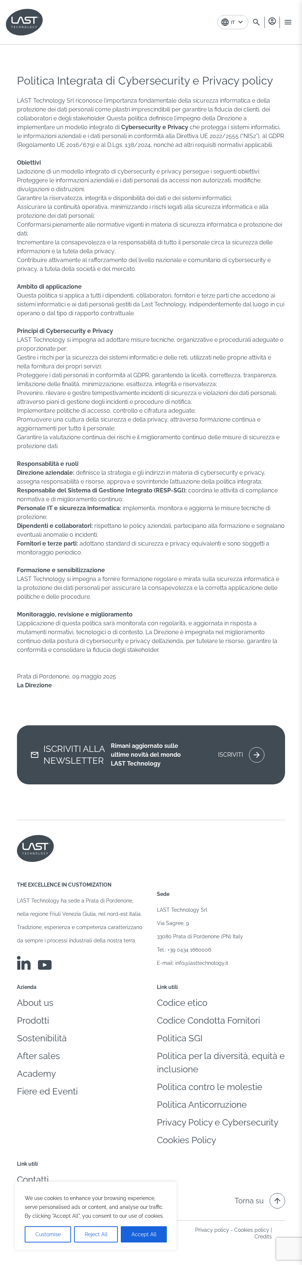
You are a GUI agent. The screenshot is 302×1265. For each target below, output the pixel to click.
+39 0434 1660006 (189, 950)
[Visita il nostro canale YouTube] (45, 965)
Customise (48, 1234)
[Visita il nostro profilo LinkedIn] (24, 963)
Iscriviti (239, 755)
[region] (96, 1216)
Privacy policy (212, 1230)
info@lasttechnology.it (201, 963)
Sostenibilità (42, 1038)
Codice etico (182, 1002)
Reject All (96, 1234)
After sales (38, 1056)
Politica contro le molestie (209, 1087)
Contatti (33, 1179)
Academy (36, 1073)
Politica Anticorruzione (202, 1104)
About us (35, 1002)
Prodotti (33, 1020)
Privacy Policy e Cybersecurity (217, 1122)
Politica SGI (180, 1038)
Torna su (258, 1201)
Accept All (144, 1234)
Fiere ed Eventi (47, 1091)
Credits (263, 1237)
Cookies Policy (186, 1140)
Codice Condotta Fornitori (208, 1020)
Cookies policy (251, 1230)
